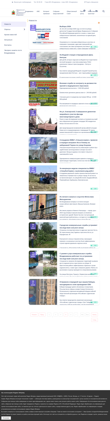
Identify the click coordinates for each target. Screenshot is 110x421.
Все (87, 314)
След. (94, 320)
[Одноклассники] (90, 13)
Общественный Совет (72, 12)
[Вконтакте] (96, 13)
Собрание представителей (58, 12)
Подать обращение (92, 2)
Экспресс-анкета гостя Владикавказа (13, 51)
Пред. (42, 314)
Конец (94, 314)
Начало (34, 314)
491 (82, 314)
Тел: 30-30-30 (38, 2)
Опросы (7, 29)
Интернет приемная (46, 12)
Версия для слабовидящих (22, 2)
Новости (7, 24)
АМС (38, 11)
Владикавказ (29, 11)
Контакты (8, 45)
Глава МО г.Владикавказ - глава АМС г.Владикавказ (61, 2)
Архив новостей (10, 35)
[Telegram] (84, 13)
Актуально (8, 40)
